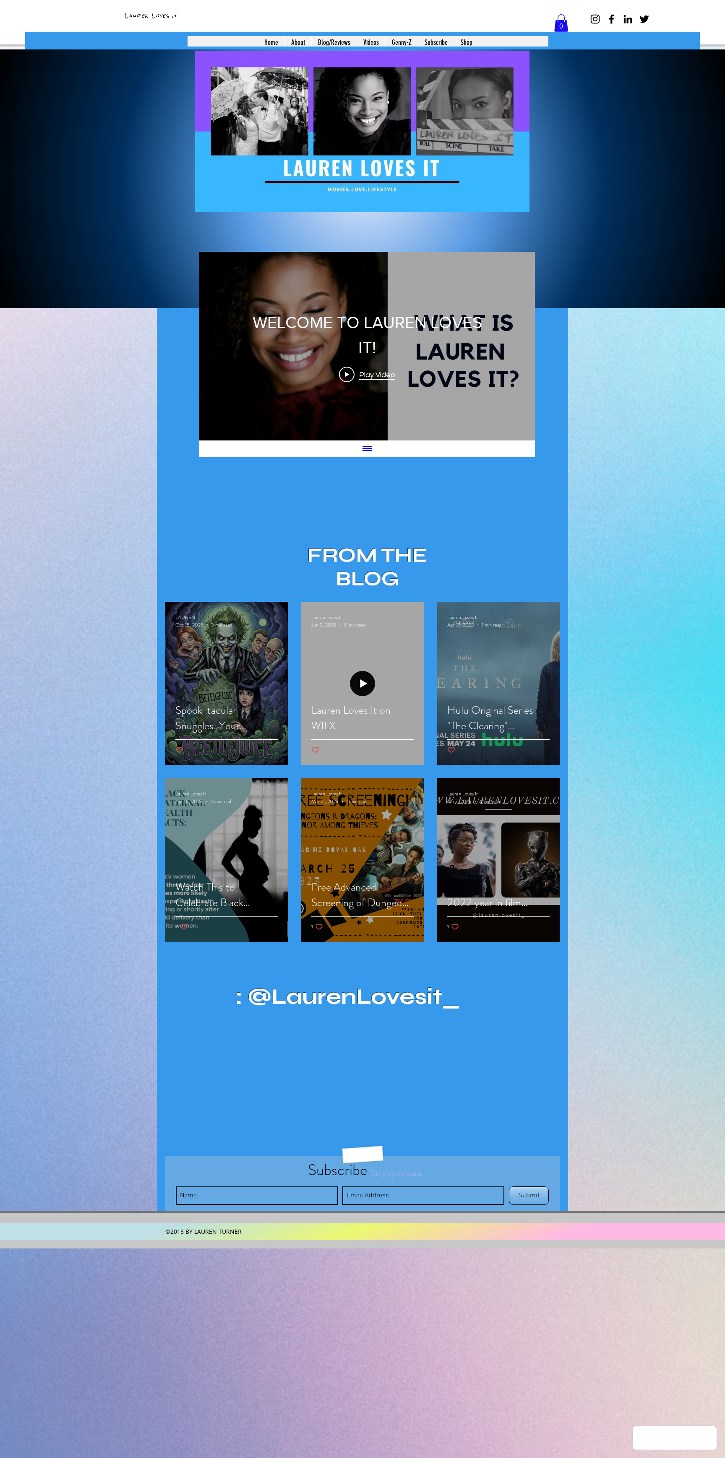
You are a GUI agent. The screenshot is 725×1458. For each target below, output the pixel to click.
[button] (561, 23)
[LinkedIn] (628, 19)
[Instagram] (595, 19)
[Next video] (517, 346)
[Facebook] (611, 19)
